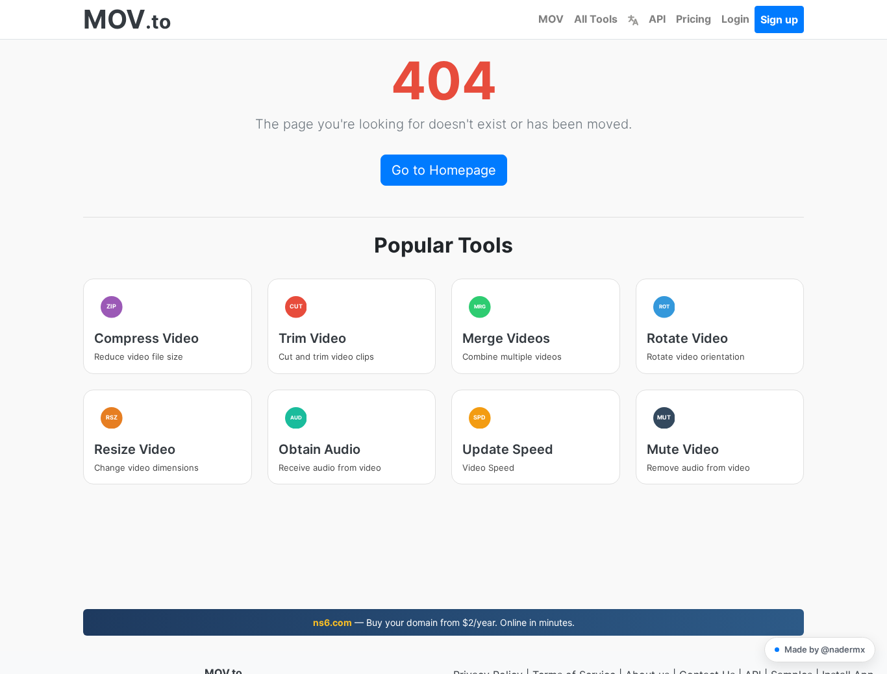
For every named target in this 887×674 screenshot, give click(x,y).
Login (735, 18)
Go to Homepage (444, 170)
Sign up (779, 19)
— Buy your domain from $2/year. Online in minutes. (444, 622)
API (657, 18)
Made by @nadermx (824, 649)
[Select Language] (633, 19)
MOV (551, 18)
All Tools (596, 18)
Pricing (693, 18)
